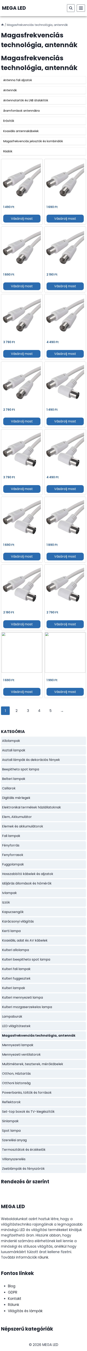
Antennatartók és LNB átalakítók (25, 100)
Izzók (6, 902)
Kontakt (14, 1298)
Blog (11, 1286)
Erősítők (8, 121)
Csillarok (9, 788)
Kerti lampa (11, 931)
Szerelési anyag (14, 1140)
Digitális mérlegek (16, 797)
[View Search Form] (71, 8)
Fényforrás (10, 845)
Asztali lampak (13, 750)
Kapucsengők (13, 912)
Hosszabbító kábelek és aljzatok (27, 874)
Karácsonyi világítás (18, 921)
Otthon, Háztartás (16, 1073)
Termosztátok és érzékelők (24, 1149)
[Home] (2, 25)
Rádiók (7, 151)
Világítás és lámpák (25, 1311)
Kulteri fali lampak (16, 969)
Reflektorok (11, 1102)
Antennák (10, 90)
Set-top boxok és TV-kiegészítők (28, 1111)
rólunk (43, 1257)
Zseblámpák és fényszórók (23, 1168)
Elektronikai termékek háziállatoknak (31, 807)
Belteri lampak (13, 778)
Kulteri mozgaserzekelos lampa (27, 1007)
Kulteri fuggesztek (16, 978)
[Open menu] (81, 8)
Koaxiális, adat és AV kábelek (25, 940)
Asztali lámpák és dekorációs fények (31, 759)
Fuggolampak (13, 864)
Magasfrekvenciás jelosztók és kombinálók (33, 141)
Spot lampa (11, 1130)
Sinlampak (10, 1121)
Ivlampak (9, 893)
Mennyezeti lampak (17, 1045)
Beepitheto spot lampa (20, 769)
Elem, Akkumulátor (17, 816)
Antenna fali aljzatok (17, 80)
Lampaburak (12, 1016)
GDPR (12, 1292)
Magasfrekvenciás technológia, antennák (38, 1035)
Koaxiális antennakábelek (21, 131)
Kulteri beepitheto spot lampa (26, 959)
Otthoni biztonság (16, 1083)
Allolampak (11, 740)
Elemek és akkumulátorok (22, 826)
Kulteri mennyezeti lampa (22, 997)
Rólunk (13, 1304)
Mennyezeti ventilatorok (21, 1054)
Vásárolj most (22, 218)
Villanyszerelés (13, 1159)
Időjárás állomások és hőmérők (27, 883)
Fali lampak (11, 836)
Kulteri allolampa (15, 950)
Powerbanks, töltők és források (27, 1092)
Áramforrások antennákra (21, 111)
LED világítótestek (16, 1026)
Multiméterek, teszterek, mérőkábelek (32, 1064)
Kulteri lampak (13, 988)
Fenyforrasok (12, 855)
